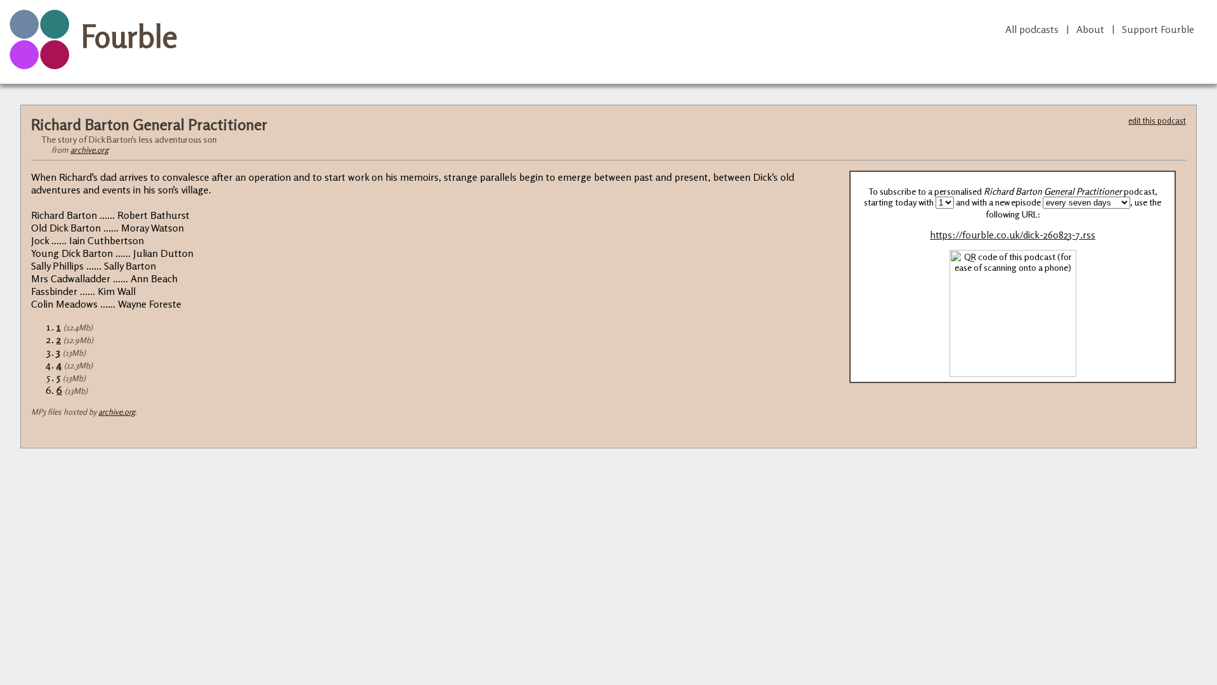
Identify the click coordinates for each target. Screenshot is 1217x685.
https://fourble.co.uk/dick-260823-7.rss (1012, 235)
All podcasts (1032, 29)
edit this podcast (1157, 120)
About (1090, 29)
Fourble (129, 36)
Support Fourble (1158, 29)
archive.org (89, 150)
